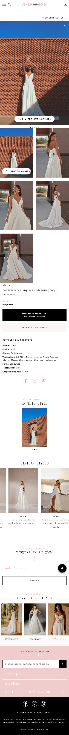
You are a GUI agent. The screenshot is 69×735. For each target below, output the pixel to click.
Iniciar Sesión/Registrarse (34, 712)
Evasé (13, 345)
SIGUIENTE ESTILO (53, 18)
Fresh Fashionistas (47, 360)
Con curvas (15, 363)
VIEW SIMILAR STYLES (34, 327)
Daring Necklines (34, 357)
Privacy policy (27, 729)
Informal (6, 360)
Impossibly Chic (31, 360)
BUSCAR (34, 580)
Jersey (12, 367)
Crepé (19, 367)
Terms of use (42, 729)
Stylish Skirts (19, 357)
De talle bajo (17, 353)
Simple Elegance (50, 357)
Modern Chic (17, 360)
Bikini (12, 349)
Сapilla (25, 371)
